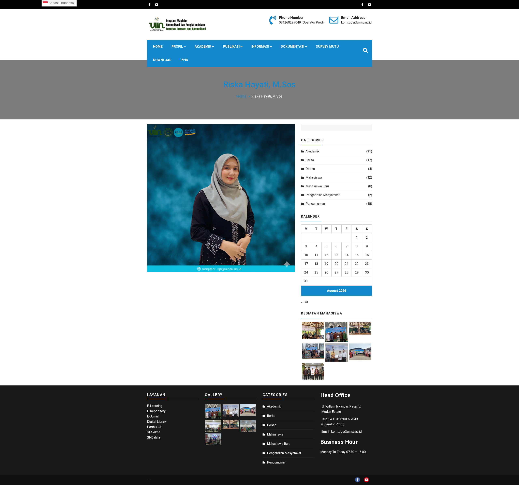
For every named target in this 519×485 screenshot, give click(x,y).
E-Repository (156, 411)
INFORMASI (260, 46)
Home (158, 46)
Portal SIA (154, 427)
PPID (184, 60)
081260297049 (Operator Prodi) (302, 22)
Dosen (310, 169)
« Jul (304, 302)
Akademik (313, 151)
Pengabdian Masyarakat (323, 195)
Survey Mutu (327, 46)
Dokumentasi (292, 46)
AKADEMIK (203, 46)
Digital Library (157, 422)
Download (162, 60)
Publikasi (231, 46)
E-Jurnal (153, 416)
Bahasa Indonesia (61, 3)
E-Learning (154, 406)
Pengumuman (315, 204)
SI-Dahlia (153, 437)
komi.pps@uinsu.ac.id (356, 22)
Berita (310, 160)
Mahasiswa (314, 177)
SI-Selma (153, 432)
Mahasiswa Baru (317, 186)
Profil (177, 46)
